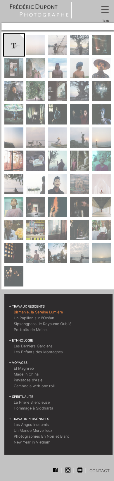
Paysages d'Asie (28, 380)
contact (99, 470)
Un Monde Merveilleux (33, 430)
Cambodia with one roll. (35, 386)
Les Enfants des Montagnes (38, 352)
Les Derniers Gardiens (33, 346)
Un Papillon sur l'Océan (34, 318)
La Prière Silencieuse (32, 402)
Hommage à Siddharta (33, 408)
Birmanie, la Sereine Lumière (38, 312)
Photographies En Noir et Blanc (42, 436)
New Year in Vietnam (32, 442)
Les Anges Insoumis (31, 424)
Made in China (26, 374)
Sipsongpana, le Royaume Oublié (42, 324)
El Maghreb (24, 368)
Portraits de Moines (31, 330)
